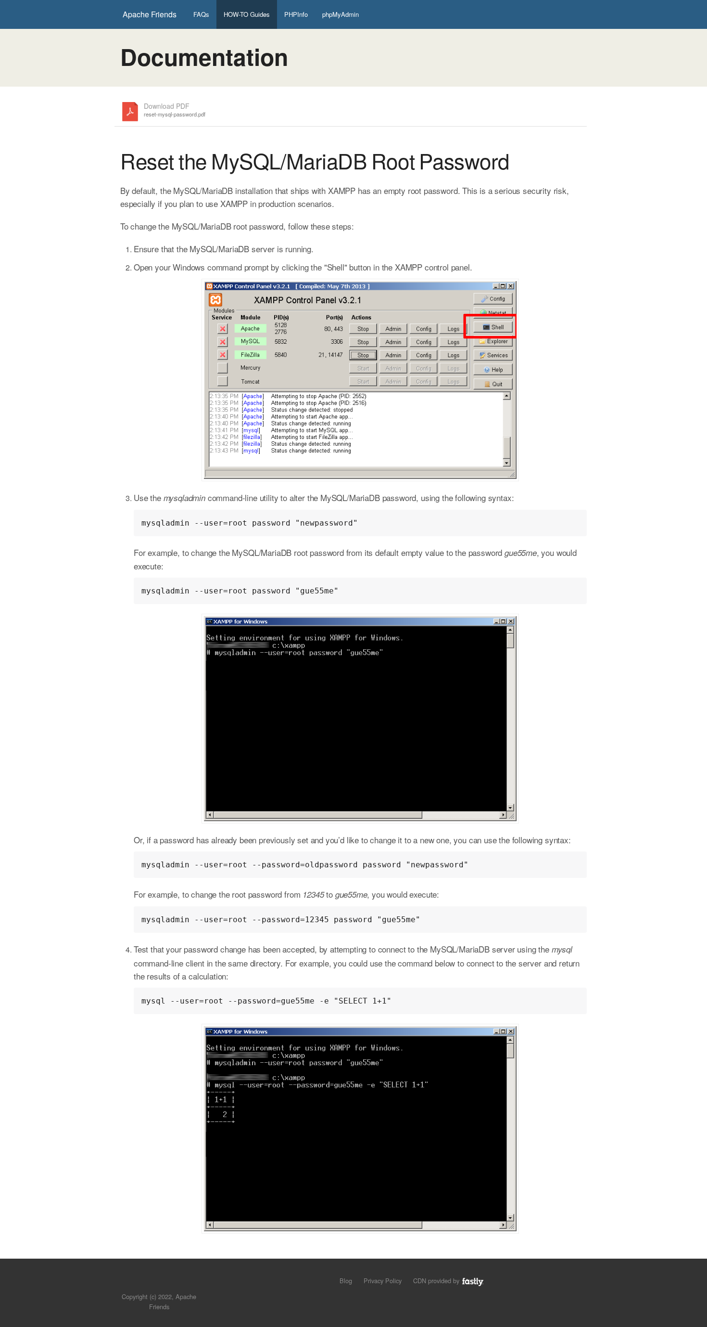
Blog (346, 1280)
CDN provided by (437, 1280)
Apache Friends (150, 14)
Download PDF (174, 110)
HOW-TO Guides (247, 14)
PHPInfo (296, 14)
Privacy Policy (383, 1280)
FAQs (201, 14)
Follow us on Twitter (150, 1282)
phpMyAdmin (340, 14)
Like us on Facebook (166, 1282)
